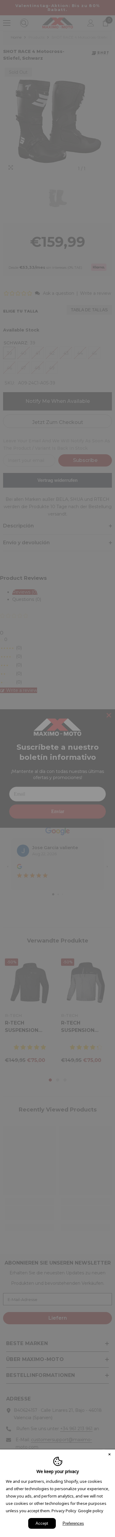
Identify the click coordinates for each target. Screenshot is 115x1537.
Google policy (90, 1510)
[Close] (109, 1455)
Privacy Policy (64, 1510)
